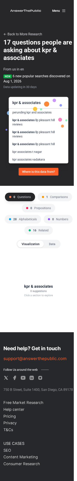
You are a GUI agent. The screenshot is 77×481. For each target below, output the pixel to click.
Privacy (10, 423)
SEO (7, 450)
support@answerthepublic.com (35, 358)
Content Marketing (20, 457)
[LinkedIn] (31, 377)
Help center (13, 409)
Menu (56, 10)
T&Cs (8, 429)
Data (52, 244)
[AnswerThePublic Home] (25, 10)
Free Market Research (23, 402)
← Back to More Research (22, 34)
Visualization (31, 244)
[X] (6, 377)
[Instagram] (40, 377)
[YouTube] (23, 377)
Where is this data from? (38, 171)
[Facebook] (14, 377)
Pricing (9, 416)
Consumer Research (21, 464)
